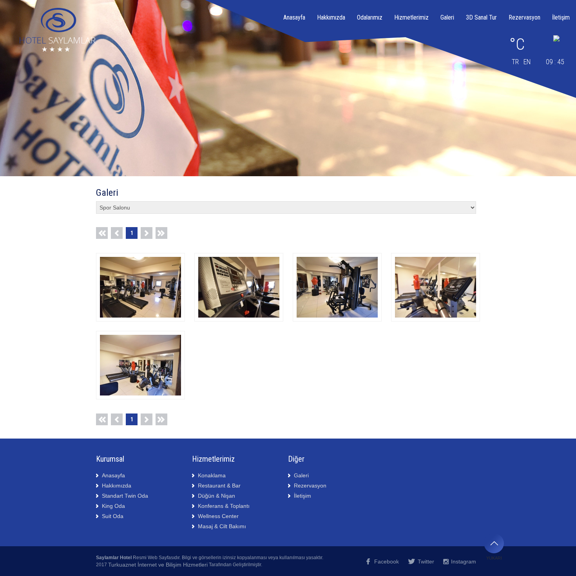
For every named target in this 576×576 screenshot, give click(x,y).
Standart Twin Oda (125, 496)
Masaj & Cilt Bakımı (222, 526)
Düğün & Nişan (216, 496)
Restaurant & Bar (219, 485)
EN (527, 62)
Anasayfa (294, 17)
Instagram (463, 561)
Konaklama (212, 475)
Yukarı (494, 558)
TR (515, 62)
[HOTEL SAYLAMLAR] (140, 261)
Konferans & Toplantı (224, 506)
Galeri (447, 17)
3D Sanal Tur (481, 17)
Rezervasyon (524, 17)
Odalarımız (369, 17)
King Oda (113, 506)
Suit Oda (112, 516)
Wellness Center (218, 516)
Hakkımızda (331, 17)
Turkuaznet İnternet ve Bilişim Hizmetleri (158, 565)
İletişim (561, 17)
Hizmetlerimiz (411, 17)
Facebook (386, 561)
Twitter (426, 561)
